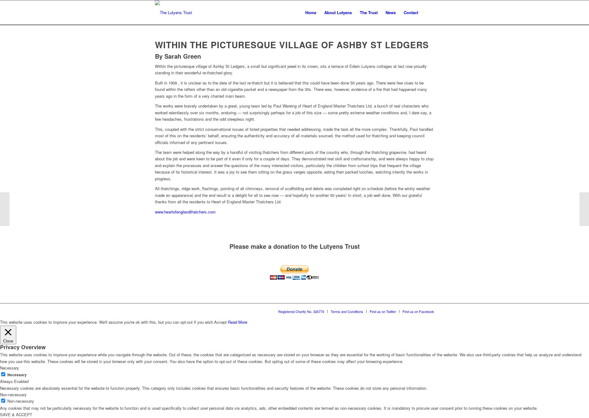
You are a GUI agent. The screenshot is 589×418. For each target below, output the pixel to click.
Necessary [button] (9, 368)
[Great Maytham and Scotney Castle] (584, 209)
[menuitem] (310, 12)
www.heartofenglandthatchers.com (185, 212)
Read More (237, 322)
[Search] (428, 12)
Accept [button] (220, 322)
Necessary (17, 374)
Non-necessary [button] (13, 394)
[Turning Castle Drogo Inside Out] (5, 209)
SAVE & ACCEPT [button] (16, 414)
